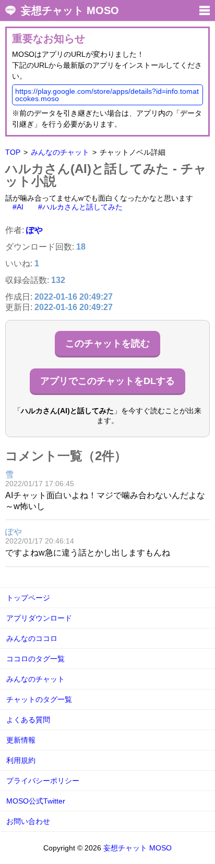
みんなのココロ (31, 638)
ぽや (34, 230)
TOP (12, 152)
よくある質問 (28, 719)
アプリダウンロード (39, 618)
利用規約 (20, 760)
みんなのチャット (60, 152)
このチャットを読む (107, 343)
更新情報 (20, 740)
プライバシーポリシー (42, 780)
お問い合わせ (28, 821)
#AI (18, 207)
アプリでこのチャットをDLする (107, 381)
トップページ (28, 598)
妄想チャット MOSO (70, 10)
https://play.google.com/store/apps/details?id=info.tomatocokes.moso (107, 95)
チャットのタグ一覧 (39, 699)
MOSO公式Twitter (35, 801)
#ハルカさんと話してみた (80, 207)
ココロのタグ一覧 (35, 659)
